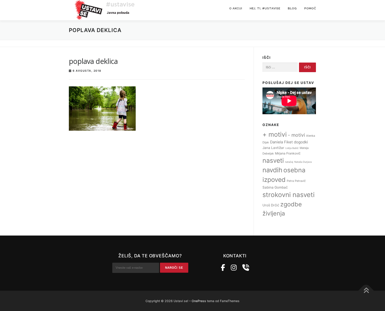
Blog (292, 8)
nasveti (273, 160)
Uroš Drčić (270, 205)
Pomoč (310, 8)
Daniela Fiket (281, 142)
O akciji (235, 8)
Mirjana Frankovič (288, 153)
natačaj (289, 162)
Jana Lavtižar (273, 148)
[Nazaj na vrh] (366, 291)
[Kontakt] (245, 268)
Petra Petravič (296, 181)
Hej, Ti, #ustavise (265, 8)
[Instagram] (234, 268)
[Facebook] (223, 268)
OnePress (199, 301)
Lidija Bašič (292, 148)
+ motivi (274, 134)
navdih (272, 170)
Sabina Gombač (275, 187)
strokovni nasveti (288, 195)
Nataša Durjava (303, 162)
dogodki (301, 142)
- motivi (296, 135)
